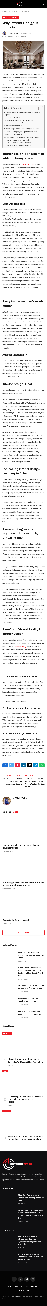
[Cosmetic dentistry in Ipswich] (23, 905)
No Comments (9, 36)
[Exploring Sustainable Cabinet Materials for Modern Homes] (9, 988)
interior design (27, 164)
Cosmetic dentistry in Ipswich (16, 920)
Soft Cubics (6, 1299)
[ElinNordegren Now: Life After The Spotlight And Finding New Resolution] (23, 1044)
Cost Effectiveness (15, 117)
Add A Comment (23, 933)
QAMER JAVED (14, 33)
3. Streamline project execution (20, 145)
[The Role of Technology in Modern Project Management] (9, 1014)
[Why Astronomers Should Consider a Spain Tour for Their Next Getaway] (9, 1257)
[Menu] (4, 4)
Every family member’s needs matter (19, 120)
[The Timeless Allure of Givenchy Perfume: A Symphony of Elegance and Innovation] (9, 1239)
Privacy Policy (31, 1287)
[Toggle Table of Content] (39, 108)
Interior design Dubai (13, 126)
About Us (18, 1287)
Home (4, 11)
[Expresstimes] (23, 4)
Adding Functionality (16, 123)
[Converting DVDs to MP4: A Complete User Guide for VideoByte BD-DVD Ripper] (23, 1082)
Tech (5, 1071)
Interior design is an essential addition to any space (22, 113)
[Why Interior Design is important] (23, 55)
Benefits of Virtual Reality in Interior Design (22, 137)
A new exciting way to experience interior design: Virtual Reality (21, 133)
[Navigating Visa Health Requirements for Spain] (9, 1001)
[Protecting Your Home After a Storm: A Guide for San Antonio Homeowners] (23, 867)
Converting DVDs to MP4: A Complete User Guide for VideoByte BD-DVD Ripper (25, 1099)
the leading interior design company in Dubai (22, 129)
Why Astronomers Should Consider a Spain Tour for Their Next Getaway (31, 1256)
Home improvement (10, 17)
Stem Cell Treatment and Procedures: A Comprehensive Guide (31, 955)
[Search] (43, 4)
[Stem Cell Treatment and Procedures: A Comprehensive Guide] (9, 955)
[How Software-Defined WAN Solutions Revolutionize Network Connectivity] (23, 1121)
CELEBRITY (7, 1033)
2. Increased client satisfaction (20, 143)
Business (6, 1111)
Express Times (13, 1296)
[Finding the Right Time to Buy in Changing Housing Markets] (23, 830)
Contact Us (23, 1290)
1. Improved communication (19, 140)
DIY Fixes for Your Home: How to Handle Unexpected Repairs (12, 781)
